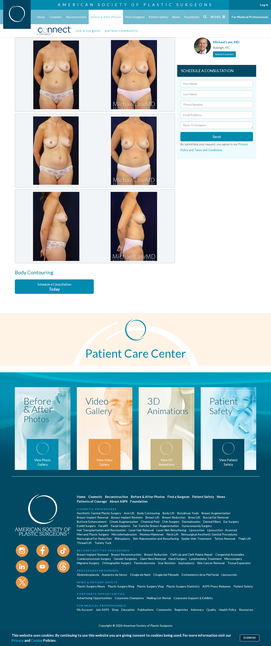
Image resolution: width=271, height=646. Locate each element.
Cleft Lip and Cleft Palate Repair (191, 554)
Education (128, 609)
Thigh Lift (244, 538)
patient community (121, 30)
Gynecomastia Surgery (197, 526)
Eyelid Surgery (86, 526)
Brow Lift (194, 517)
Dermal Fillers (212, 521)
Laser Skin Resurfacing (171, 530)
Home (41, 17)
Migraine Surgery (88, 563)
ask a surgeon (88, 30)
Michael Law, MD (226, 42)
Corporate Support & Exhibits (193, 598)
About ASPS (118, 501)
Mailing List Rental (159, 598)
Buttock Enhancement (92, 521)
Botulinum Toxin (188, 513)
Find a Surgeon (135, 17)
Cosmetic (55, 17)
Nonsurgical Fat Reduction (94, 538)
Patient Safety (158, 17)
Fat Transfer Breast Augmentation (156, 526)
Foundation (191, 17)
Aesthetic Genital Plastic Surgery (99, 513)
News (176, 17)
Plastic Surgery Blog (121, 586)
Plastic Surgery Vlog (150, 586)
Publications (145, 609)
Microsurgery (233, 559)
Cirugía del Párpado (166, 574)
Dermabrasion (191, 521)
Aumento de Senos (114, 574)
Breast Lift (152, 517)
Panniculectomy (144, 563)
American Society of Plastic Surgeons (135, 4)
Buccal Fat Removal (215, 517)
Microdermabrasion (124, 534)
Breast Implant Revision (127, 517)
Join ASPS (102, 609)
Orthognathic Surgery (116, 563)
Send (217, 136)
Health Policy (227, 609)
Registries (181, 609)
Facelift (103, 526)
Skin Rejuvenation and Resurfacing (156, 538)
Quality (211, 609)
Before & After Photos (106, 17)
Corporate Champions (129, 598)
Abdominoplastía (88, 574)
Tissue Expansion (239, 563)
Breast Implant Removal (92, 517)
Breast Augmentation (216, 513)
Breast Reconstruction (126, 554)
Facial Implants (120, 526)
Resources (246, 609)
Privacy (18, 640)
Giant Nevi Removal (153, 559)
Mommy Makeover (152, 534)
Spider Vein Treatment (196, 538)
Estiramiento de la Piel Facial (200, 574)
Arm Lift (129, 513)
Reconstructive (76, 17)
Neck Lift (172, 534)
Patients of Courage (92, 501)
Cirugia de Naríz (140, 574)
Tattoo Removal (224, 538)
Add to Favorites (224, 54)
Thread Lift (84, 543)
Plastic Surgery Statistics (183, 586)
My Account (85, 609)
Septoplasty (186, 563)
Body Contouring (148, 513)
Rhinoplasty (122, 538)
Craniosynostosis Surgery (94, 559)
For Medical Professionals (250, 17)
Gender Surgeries (125, 559)
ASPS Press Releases (216, 586)
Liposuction (197, 530)
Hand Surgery (178, 559)
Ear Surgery (231, 521)
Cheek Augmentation (123, 521)
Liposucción (229, 574)
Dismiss (249, 637)
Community (164, 609)
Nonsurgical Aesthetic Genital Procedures (209, 534)
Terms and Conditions (208, 150)
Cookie (37, 640)
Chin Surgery (170, 521)
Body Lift (168, 513)
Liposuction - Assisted (222, 530)
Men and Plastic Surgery (93, 534)
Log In (264, 5)
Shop (115, 609)
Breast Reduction (173, 517)
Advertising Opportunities (94, 598)
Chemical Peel (150, 521)
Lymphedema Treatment (205, 559)
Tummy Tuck (102, 543)
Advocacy (197, 609)
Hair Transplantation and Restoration (101, 530)
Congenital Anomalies (229, 554)
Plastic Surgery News (91, 586)
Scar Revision (167, 563)
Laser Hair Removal (141, 530)
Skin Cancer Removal (211, 563)
